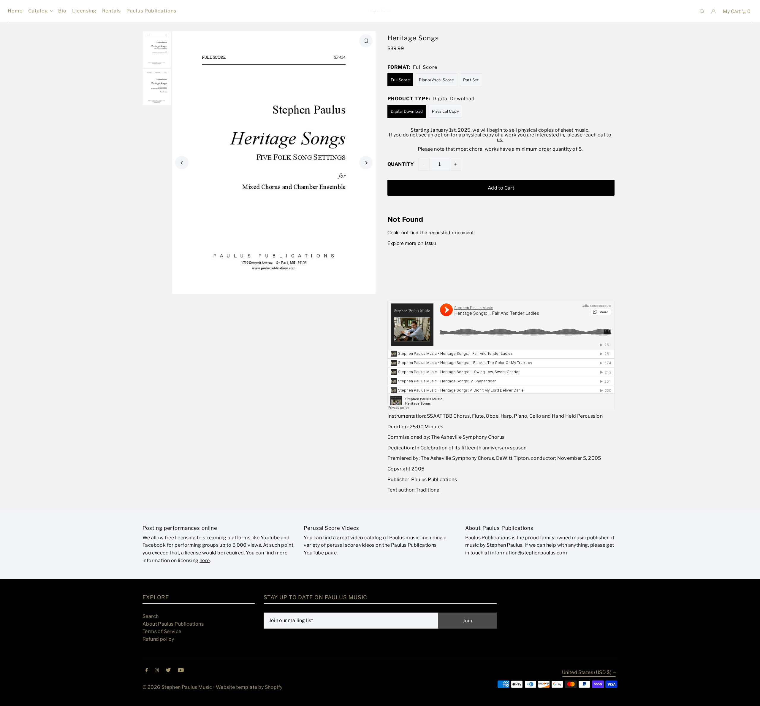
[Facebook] (146, 671)
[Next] (366, 162)
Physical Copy (445, 111)
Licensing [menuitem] (84, 11)
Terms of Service (161, 631)
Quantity (400, 164)
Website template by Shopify (249, 687)
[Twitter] (168, 671)
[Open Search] (702, 11)
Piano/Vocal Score (436, 79)
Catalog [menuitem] (38, 11)
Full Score (400, 79)
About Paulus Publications (173, 624)
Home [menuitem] (15, 11)
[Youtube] (181, 671)
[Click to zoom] (366, 40)
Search (150, 616)
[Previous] (182, 162)
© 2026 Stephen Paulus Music (177, 687)
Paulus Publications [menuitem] (151, 11)
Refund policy (158, 639)
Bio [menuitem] (62, 11)
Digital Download (407, 111)
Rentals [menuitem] (111, 11)
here (205, 560)
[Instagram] (157, 671)
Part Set (471, 79)
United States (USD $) (587, 672)
